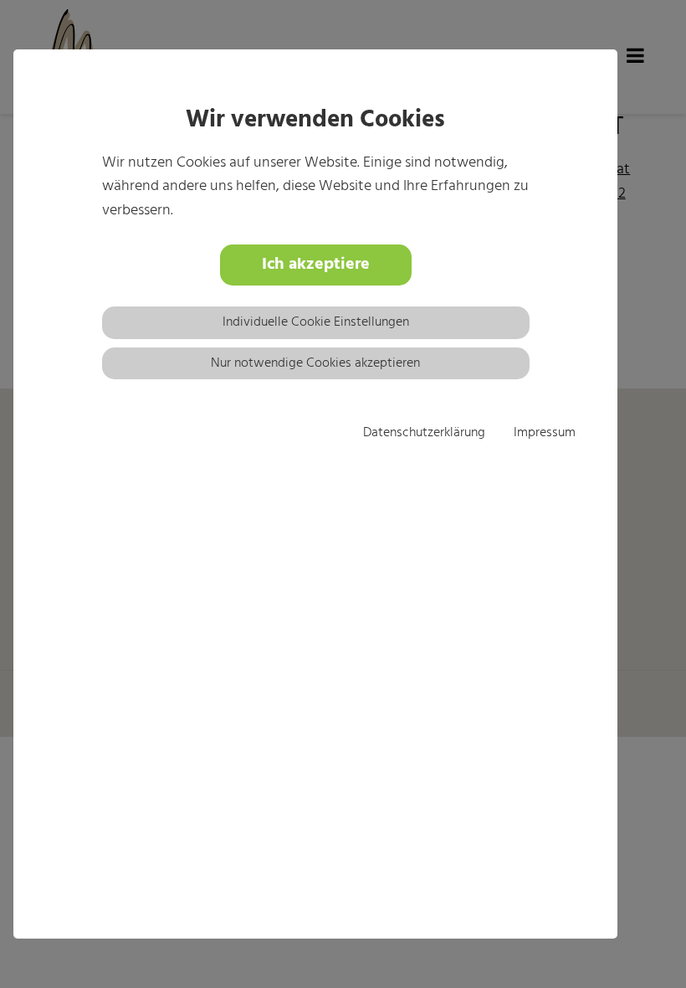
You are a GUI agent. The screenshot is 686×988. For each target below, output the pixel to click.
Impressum (545, 433)
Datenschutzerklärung (424, 433)
